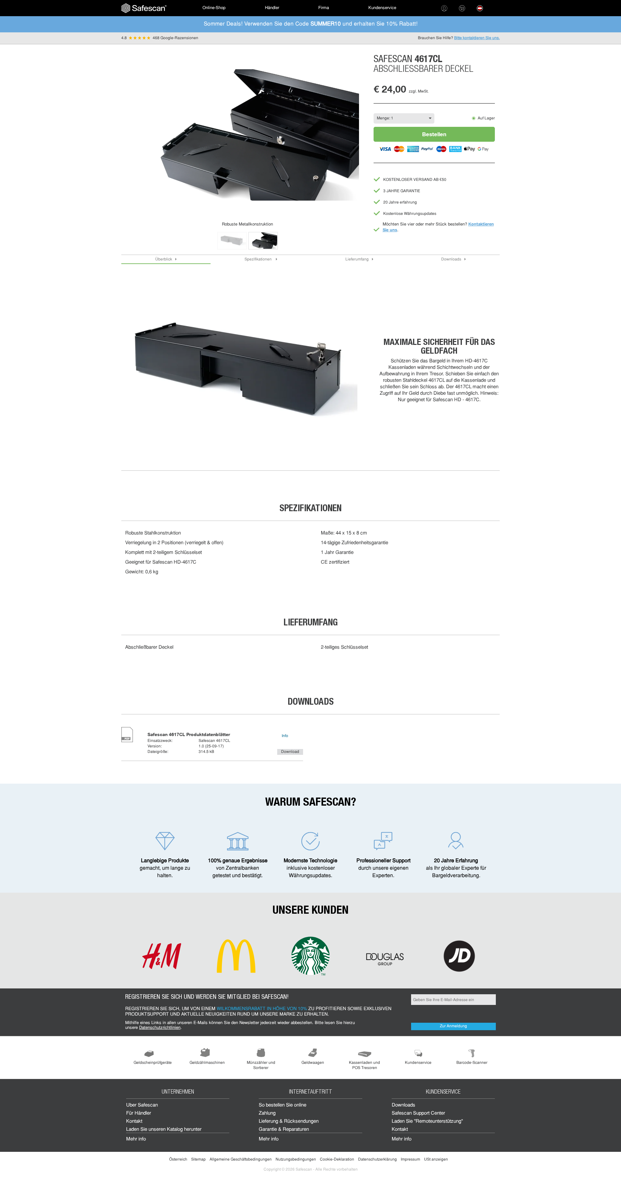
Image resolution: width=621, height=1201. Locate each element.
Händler (272, 8)
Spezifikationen (259, 259)
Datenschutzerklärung (377, 1160)
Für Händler (138, 1113)
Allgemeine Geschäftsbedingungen (241, 1160)
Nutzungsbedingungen (296, 1160)
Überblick (163, 259)
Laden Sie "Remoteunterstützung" (427, 1121)
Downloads (451, 259)
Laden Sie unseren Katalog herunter (164, 1129)
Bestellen (434, 134)
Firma (323, 8)
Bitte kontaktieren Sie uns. (477, 38)
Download (290, 752)
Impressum (410, 1160)
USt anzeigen (436, 1160)
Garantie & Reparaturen (284, 1129)
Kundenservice (382, 8)
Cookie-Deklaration (337, 1160)
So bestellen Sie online (282, 1105)
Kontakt (134, 1121)
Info (285, 736)
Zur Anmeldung (453, 1026)
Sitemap (198, 1160)
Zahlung (267, 1113)
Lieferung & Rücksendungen (289, 1121)
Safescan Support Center (418, 1113)
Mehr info (136, 1139)
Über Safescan (142, 1105)
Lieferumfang (357, 259)
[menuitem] (144, 8)
